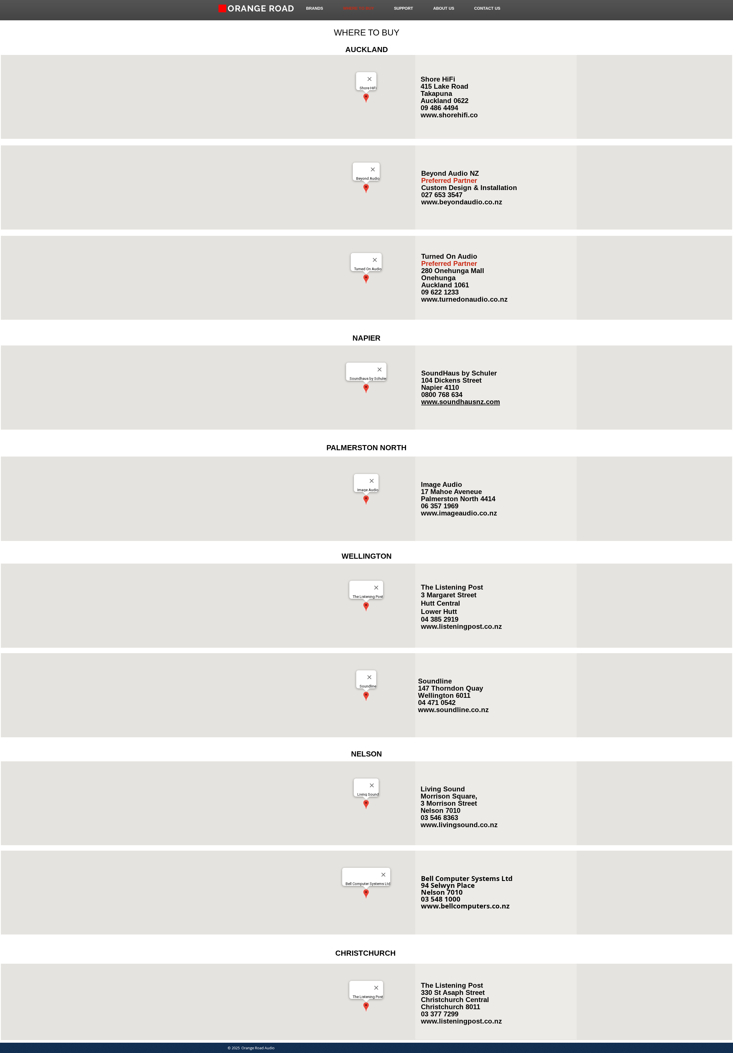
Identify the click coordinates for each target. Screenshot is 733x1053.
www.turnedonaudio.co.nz (464, 299)
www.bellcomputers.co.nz (465, 906)
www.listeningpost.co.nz (461, 1021)
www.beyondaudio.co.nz (461, 202)
